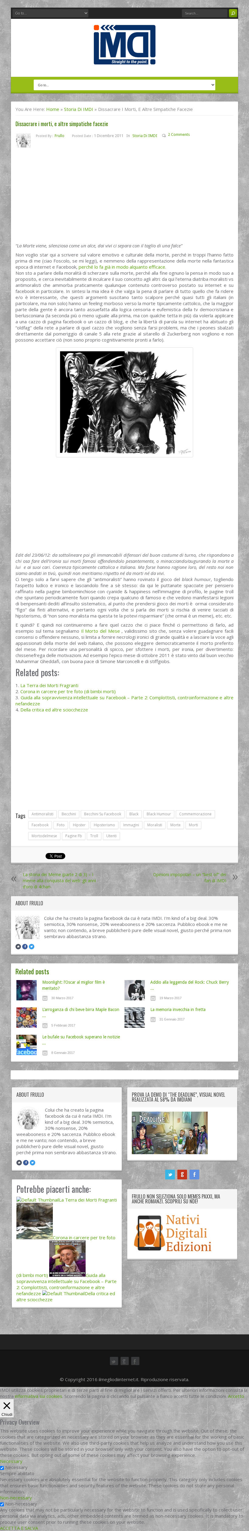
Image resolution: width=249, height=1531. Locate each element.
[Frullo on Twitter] (31, 946)
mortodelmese (44, 835)
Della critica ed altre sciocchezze (54, 710)
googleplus (182, 1174)
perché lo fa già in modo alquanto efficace (122, 267)
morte (175, 824)
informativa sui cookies (38, 1396)
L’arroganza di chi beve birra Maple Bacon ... (80, 1012)
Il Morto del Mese (100, 631)
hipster (79, 824)
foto (61, 824)
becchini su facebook (102, 814)
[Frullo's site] (18, 946)
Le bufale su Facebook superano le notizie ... (81, 1039)
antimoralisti (42, 814)
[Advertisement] (124, 197)
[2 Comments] (194, 135)
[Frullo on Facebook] (25, 946)
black (133, 814)
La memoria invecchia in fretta (178, 1009)
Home (52, 109)
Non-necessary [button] (16, 1498)
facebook (40, 824)
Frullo (59, 135)
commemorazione (195, 814)
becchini (69, 814)
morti (193, 824)
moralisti (154, 824)
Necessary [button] (11, 1461)
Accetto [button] (236, 1396)
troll (94, 835)
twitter (170, 1174)
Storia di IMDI (78, 109)
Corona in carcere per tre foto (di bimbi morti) (68, 691)
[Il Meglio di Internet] (124, 58)
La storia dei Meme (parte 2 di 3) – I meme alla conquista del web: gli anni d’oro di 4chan (59, 880)
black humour (159, 814)
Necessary (16, 1467)
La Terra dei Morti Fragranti (49, 685)
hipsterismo (104, 824)
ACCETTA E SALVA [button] (19, 1528)
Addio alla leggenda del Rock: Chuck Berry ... (189, 985)
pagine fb (73, 835)
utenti (111, 835)
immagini (131, 824)
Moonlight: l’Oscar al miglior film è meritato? (73, 985)
